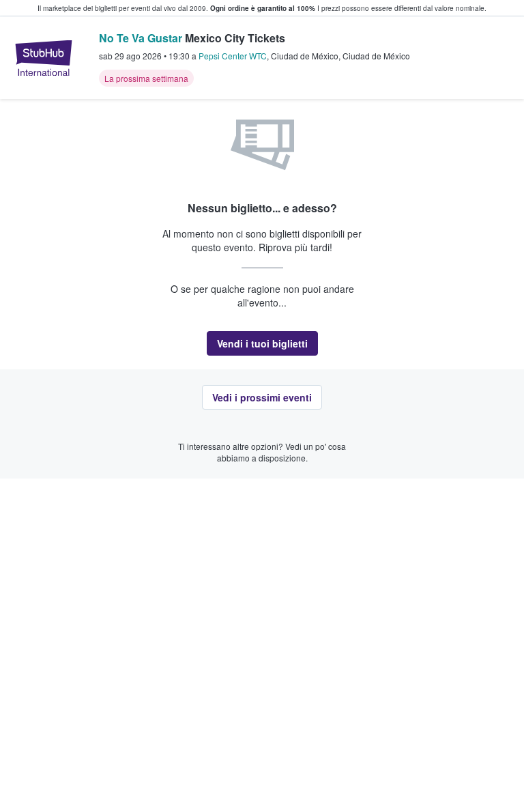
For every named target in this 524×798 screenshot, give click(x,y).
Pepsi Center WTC (233, 55)
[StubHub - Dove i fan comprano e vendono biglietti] (43, 58)
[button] (262, 343)
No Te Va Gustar (140, 38)
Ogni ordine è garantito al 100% (262, 8)
